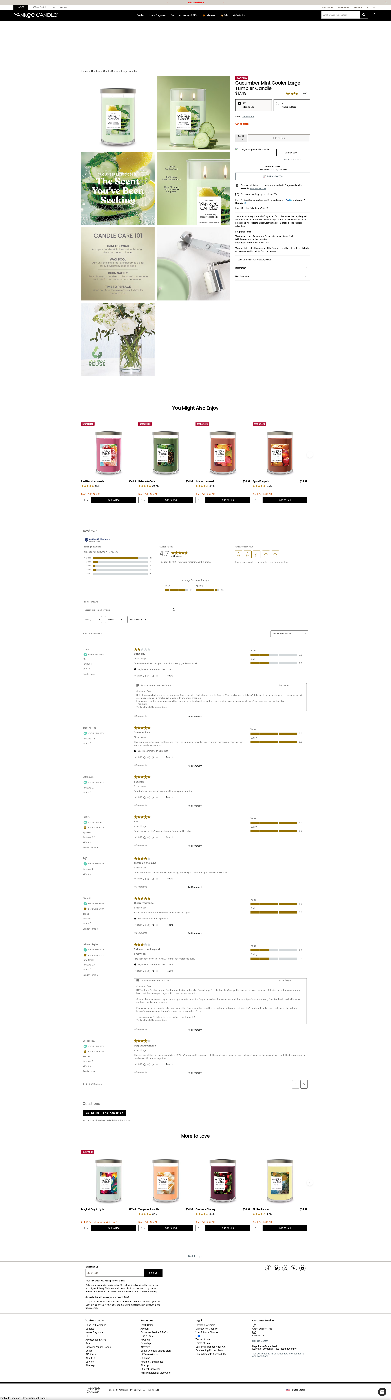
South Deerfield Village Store (156, 1350)
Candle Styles (110, 71)
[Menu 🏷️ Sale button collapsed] (229, 15)
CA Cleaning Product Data (209, 1350)
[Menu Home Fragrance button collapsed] (166, 15)
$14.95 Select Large (196, 2)
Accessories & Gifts (188, 15)
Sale (88, 1343)
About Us (90, 1358)
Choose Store (248, 116)
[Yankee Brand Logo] (35, 15)
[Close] (386, 2)
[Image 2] (193, 113)
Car (172, 15)
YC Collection (239, 15)
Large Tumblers (129, 71)
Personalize (275, 176)
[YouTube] (302, 1268)
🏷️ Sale (224, 15)
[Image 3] (118, 188)
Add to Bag (279, 138)
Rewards (145, 1339)
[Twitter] (277, 1268)
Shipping (145, 1358)
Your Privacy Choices (207, 1332)
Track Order (147, 1325)
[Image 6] (193, 263)
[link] (90, 486)
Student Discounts (150, 1369)
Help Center (261, 1341)
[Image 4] (193, 188)
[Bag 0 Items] (374, 15)
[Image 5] (118, 263)
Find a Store (147, 1336)
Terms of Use (203, 1339)
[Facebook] (268, 1268)
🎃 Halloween (209, 15)
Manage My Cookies (206, 1328)
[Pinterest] (294, 1268)
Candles (140, 15)
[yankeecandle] (21, 7)
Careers (90, 1361)
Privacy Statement (106, 1288)
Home (84, 71)
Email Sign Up (92, 1267)
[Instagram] (285, 1268)
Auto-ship (146, 1343)
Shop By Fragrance (96, 1325)
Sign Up (153, 1272)
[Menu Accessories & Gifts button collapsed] (198, 15)
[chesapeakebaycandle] (59, 7)
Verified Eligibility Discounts (155, 1372)
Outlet (89, 1350)
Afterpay (145, 1347)
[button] (382, 1392)
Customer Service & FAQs (154, 1332)
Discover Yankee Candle (98, 1347)
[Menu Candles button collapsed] (145, 15)
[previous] (167, 2)
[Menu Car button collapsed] (175, 15)
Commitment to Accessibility (211, 1354)
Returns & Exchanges (152, 1361)
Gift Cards (91, 1354)
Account (145, 1328)
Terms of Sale (203, 1343)
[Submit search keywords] (364, 14)
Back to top (194, 1256)
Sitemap (90, 1365)
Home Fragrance (157, 15)
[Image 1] (118, 113)
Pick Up (145, 1365)
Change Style (291, 152)
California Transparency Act (210, 1346)
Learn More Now (258, 188)
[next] (223, 2)
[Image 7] (118, 339)
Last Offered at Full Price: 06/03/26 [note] (254, 259)
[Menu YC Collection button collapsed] (246, 15)
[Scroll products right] (310, 454)
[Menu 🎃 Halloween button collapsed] (217, 15)
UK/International (149, 1354)
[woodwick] (40, 7)
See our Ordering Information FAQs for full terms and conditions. (278, 1355)
